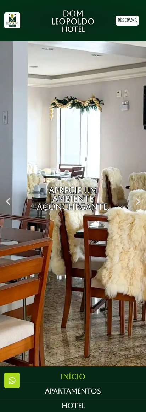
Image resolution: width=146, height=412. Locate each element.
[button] (8, 201)
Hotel (73, 405)
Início (73, 376)
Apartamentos (73, 391)
